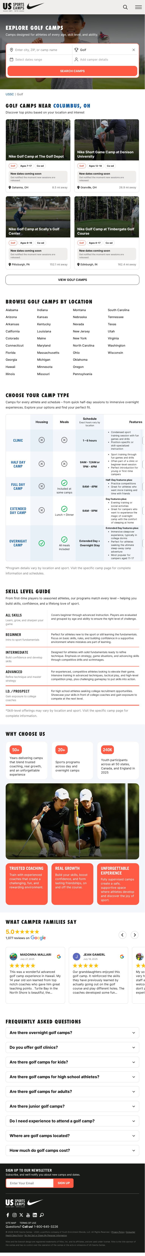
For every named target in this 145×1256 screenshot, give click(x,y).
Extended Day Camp (18, 511)
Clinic (18, 440)
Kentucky (44, 324)
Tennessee (116, 317)
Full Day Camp (18, 487)
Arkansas (12, 324)
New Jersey (81, 331)
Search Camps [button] (72, 71)
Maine (41, 338)
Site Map (11, 1222)
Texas (112, 324)
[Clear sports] (133, 49)
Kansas (42, 317)
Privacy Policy (117, 1232)
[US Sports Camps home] (23, 7)
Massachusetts (48, 352)
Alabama (12, 310)
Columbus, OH (72, 106)
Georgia (11, 359)
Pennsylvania (82, 374)
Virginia (113, 338)
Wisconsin (115, 352)
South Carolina (118, 310)
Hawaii (10, 367)
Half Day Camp (18, 464)
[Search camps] (42, 1215)
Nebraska (80, 317)
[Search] (125, 7)
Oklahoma (80, 359)
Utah (111, 331)
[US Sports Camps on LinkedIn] (35, 1215)
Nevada (78, 324)
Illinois (10, 374)
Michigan (43, 359)
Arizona (11, 317)
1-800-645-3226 (46, 1226)
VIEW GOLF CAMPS (72, 280)
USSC (10, 94)
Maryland (44, 345)
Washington (116, 345)
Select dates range (28, 59)
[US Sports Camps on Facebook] (8, 1215)
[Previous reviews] (122, 934)
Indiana (42, 310)
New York (80, 338)
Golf (83, 50)
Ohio (76, 352)
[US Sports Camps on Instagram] (14, 1215)
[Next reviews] (134, 934)
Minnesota (44, 367)
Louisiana (44, 331)
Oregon (78, 367)
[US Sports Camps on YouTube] (28, 1215)
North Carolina (83, 345)
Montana (79, 310)
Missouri (43, 374)
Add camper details (94, 59)
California (13, 331)
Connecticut (15, 345)
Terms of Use (28, 1222)
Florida (10, 352)
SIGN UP (64, 1183)
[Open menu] (138, 7)
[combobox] (42, 50)
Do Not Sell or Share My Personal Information (46, 1235)
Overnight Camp (18, 543)
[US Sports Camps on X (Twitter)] (21, 1215)
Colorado (12, 338)
